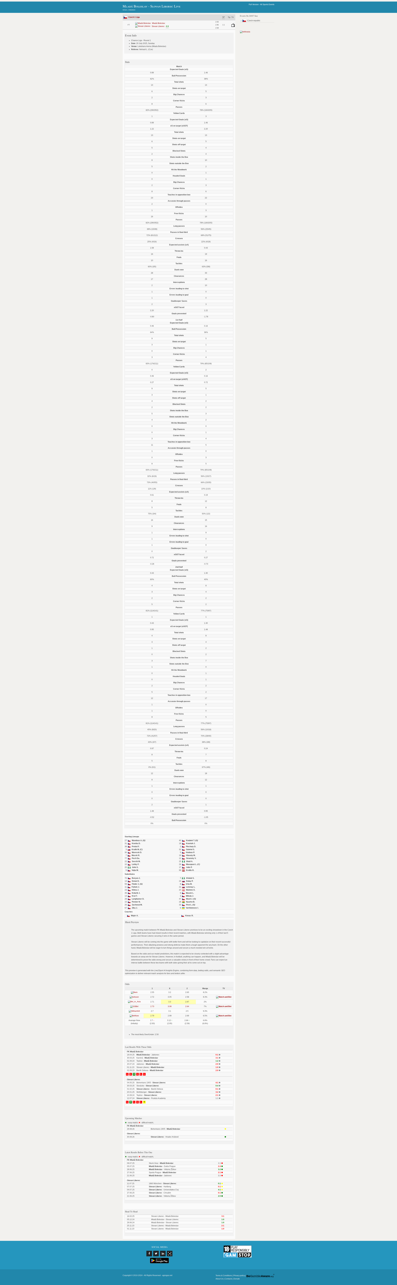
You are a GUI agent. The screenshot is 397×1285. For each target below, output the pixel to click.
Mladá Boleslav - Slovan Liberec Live (151, 6)
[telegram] (169, 1253)
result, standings (129, 10)
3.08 (170, 1006)
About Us (219, 1279)
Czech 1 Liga (134, 17)
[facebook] (149, 1253)
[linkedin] (163, 1253)
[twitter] (156, 1253)
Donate (237, 1279)
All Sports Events (267, 4)
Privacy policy (239, 1275)
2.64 (187, 1006)
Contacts (228, 1279)
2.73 (152, 1006)
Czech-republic (253, 21)
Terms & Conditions (224, 1275)
